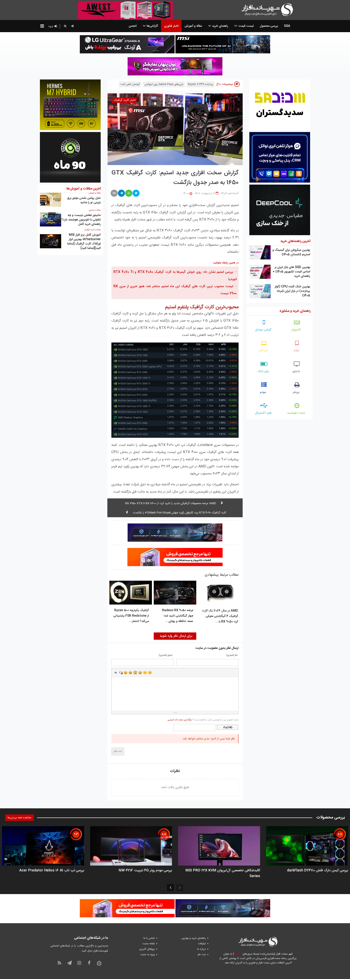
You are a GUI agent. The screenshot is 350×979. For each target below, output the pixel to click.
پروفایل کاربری (147, 949)
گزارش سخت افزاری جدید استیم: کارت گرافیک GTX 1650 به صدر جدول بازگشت (174, 178)
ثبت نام (202, 954)
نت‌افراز (238, 954)
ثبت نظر (118, 751)
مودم (263, 392)
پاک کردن (120, 672)
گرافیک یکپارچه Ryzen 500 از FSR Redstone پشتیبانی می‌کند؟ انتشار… (131, 616)
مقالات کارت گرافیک (92, 230)
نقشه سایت (148, 943)
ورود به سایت (147, 954)
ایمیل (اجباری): (165, 655)
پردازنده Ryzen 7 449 (200, 84)
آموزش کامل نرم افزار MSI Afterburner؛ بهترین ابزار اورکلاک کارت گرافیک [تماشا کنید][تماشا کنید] (84, 241)
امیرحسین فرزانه (230, 193)
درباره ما (201, 949)
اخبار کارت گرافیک (125, 100)
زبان (140, 672)
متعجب (135, 672)
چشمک (150, 672)
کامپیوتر (296, 329)
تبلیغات (202, 943)
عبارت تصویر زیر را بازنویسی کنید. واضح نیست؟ (203, 720)
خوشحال (130, 672)
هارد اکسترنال (263, 412)
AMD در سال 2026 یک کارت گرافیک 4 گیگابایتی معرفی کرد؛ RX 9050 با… (220, 616)
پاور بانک (263, 371)
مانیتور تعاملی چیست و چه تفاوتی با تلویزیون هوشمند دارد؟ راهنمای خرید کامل (81, 220)
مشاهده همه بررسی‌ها (19, 817)
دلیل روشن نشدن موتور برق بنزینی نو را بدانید (84, 200)
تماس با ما (149, 938)
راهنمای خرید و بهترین (193, 938)
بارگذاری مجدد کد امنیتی (180, 720)
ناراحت (145, 672)
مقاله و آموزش (95, 193)
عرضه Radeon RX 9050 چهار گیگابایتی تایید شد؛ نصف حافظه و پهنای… (177, 616)
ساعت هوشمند (296, 412)
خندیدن (125, 672)
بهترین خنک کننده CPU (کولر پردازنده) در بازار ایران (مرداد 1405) (292, 291)
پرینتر (296, 392)
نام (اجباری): (231, 655)
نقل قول (116, 672)
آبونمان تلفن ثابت (130, 84)
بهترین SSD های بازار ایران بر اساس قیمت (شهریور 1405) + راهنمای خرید (291, 272)
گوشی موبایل (263, 329)
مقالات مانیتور (95, 210)
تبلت (296, 350)
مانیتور (296, 371)
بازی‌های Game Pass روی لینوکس (163, 84)
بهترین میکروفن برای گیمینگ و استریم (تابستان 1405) (291, 252)
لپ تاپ (263, 350)
